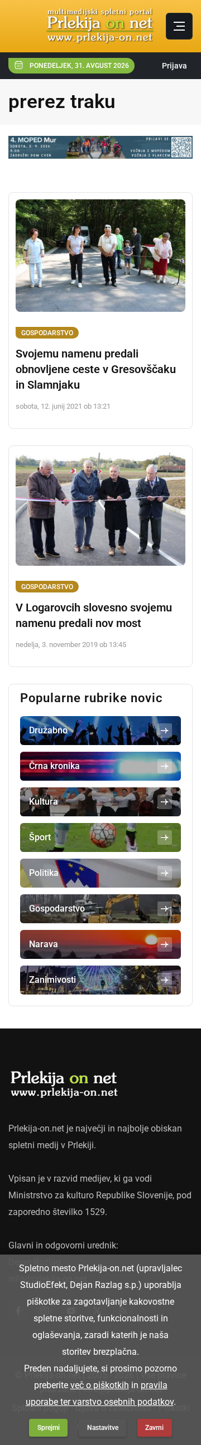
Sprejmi (48, 1428)
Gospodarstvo (47, 333)
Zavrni (154, 1428)
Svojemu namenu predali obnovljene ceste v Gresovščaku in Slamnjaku (96, 369)
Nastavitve (102, 1428)
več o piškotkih (99, 1385)
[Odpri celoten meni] (179, 26)
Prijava (174, 65)
